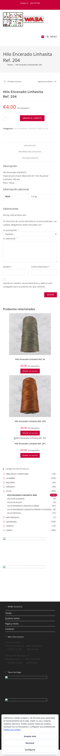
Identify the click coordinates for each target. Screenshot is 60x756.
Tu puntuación (11, 230)
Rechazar (30, 743)
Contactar (9, 629)
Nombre (8, 266)
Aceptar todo (30, 736)
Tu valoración (10, 238)
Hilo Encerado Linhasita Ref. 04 (30, 359)
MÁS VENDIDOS (12, 517)
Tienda (8, 613)
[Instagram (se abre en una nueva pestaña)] (35, 6)
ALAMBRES (10, 478)
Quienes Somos (12, 618)
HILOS (45, 128)
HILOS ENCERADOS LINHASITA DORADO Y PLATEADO (29, 509)
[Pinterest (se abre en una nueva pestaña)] (32, 6)
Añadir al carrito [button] (30, 371)
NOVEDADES (11, 521)
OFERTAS (10, 526)
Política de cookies (12, 729)
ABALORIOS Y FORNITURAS (17, 474)
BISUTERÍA (10, 482)
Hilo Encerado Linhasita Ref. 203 (30, 421)
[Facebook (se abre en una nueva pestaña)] (28, 6)
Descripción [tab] (30, 145)
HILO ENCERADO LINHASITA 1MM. (27, 128)
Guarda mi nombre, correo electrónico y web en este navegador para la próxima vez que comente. (27, 285)
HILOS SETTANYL (14, 513)
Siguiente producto (45, 81)
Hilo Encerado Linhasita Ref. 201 (30, 443)
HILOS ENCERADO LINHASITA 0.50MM (23, 506)
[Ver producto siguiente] (55, 81)
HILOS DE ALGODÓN (15, 498)
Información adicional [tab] (30, 152)
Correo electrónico (40, 266)
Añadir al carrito (32, 118)
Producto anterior (14, 81)
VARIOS (9, 530)
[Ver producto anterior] (5, 81)
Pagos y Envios (12, 623)
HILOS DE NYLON (14, 502)
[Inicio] (3, 64)
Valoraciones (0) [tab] (30, 158)
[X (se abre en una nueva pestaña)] (25, 6)
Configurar (30, 749)
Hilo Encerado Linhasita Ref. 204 (28, 64)
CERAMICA (10, 486)
